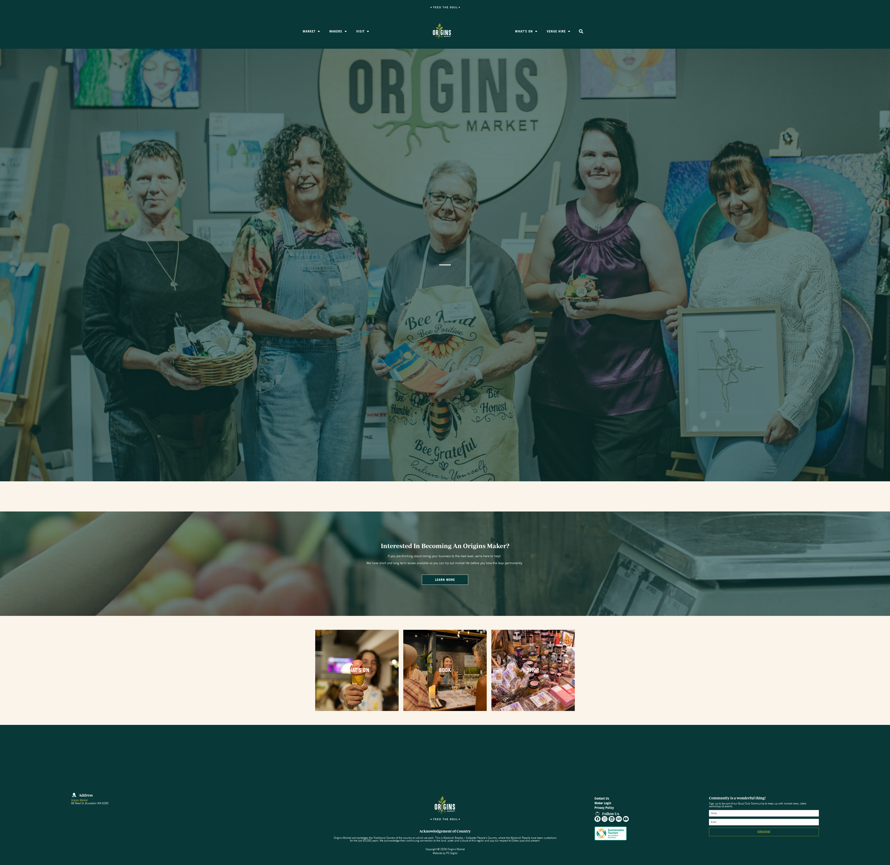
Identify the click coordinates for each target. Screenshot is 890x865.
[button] (581, 31)
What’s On (524, 31)
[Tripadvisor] (619, 819)
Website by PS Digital (445, 853)
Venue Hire (556, 31)
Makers (335, 31)
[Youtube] (626, 819)
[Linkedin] (612, 819)
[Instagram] (605, 819)
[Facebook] (597, 819)
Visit (360, 31)
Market (309, 31)
